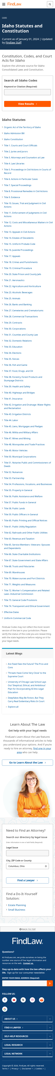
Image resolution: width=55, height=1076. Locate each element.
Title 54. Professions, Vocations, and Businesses (28, 484)
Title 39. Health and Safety (17, 386)
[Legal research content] (50, 1045)
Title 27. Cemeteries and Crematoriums (23, 310)
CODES (4, 18)
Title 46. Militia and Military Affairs (21, 432)
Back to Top (29, 929)
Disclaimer (26, 1068)
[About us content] (50, 1019)
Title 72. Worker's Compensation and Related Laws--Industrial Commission (27, 592)
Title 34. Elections (12, 352)
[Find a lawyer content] (50, 1027)
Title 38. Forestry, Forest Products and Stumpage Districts (23, 379)
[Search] (50, 4)
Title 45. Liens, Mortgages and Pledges (23, 426)
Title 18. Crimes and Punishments (21, 262)
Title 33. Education (13, 346)
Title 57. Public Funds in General (20, 502)
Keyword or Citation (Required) (20, 86)
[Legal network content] (50, 1054)
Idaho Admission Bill (14, 133)
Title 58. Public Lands (14, 508)
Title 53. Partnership (14, 478)
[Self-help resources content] (50, 1036)
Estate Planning (17, 905)
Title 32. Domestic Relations (18, 340)
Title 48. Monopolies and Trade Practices (24, 444)
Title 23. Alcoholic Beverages (18, 292)
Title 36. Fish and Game (15, 364)
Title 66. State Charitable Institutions (22, 554)
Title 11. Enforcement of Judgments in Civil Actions (25, 214)
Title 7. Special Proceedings (17, 185)
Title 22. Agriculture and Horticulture (22, 286)
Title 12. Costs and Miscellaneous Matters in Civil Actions (28, 224)
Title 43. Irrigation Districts (17, 414)
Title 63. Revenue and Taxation (19, 538)
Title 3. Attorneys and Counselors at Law (24, 157)
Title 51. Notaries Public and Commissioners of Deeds (27, 464)
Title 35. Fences (11, 358)
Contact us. (28, 963)
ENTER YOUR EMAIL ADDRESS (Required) (20, 978)
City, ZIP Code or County (19, 860)
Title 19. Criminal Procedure (18, 268)
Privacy (15, 1068)
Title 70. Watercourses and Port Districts (24, 578)
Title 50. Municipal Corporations (20, 456)
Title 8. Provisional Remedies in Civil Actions (26, 191)
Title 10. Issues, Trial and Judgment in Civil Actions (25, 205)
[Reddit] (41, 1000)
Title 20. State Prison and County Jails (22, 274)
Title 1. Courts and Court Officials (20, 145)
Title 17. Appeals (12, 256)
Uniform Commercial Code (17, 618)
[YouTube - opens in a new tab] (14, 1000)
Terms (5, 1068)
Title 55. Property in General (18, 490)
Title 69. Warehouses (14, 572)
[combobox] (27, 853)
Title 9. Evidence (12, 197)
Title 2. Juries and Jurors (16, 151)
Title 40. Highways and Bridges (19, 392)
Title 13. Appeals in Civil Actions (19, 231)
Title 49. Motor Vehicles (16, 450)
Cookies (38, 1068)
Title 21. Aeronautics (14, 280)
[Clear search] (46, 866)
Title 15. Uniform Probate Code (19, 244)
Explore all (13, 706)
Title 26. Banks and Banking (18, 304)
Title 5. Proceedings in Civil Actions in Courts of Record (27, 171)
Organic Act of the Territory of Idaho (22, 127)
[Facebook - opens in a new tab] (4, 1000)
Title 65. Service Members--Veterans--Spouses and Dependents (27, 546)
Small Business (16, 909)
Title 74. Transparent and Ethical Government (27, 606)
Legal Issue (12, 847)
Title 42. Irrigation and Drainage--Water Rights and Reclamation (27, 406)
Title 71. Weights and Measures (20, 584)
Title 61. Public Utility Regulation (20, 526)
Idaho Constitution (13, 139)
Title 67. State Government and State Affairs (26, 560)
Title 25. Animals (12, 298)
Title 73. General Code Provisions (20, 600)
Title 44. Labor (11, 420)
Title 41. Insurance (13, 398)
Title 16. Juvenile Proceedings (18, 250)
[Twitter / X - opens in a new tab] (23, 1000)
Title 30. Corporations (15, 328)
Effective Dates (11, 612)
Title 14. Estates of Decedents (19, 237)
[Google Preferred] (4, 1009)
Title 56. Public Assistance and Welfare (23, 496)
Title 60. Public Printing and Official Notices (25, 520)
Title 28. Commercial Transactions (21, 316)
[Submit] (50, 983)
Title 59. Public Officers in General (21, 514)
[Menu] (3, 4)
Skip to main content (27, 3)
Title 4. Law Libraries (14, 163)
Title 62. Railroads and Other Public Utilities (26, 532)
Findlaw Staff (13, 42)
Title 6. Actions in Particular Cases (21, 179)
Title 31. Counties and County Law (21, 334)
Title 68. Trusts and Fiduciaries (19, 566)
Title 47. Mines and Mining (17, 438)
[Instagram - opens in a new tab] (32, 1000)
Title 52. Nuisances (13, 472)
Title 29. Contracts (13, 322)
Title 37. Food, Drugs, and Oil (18, 371)
